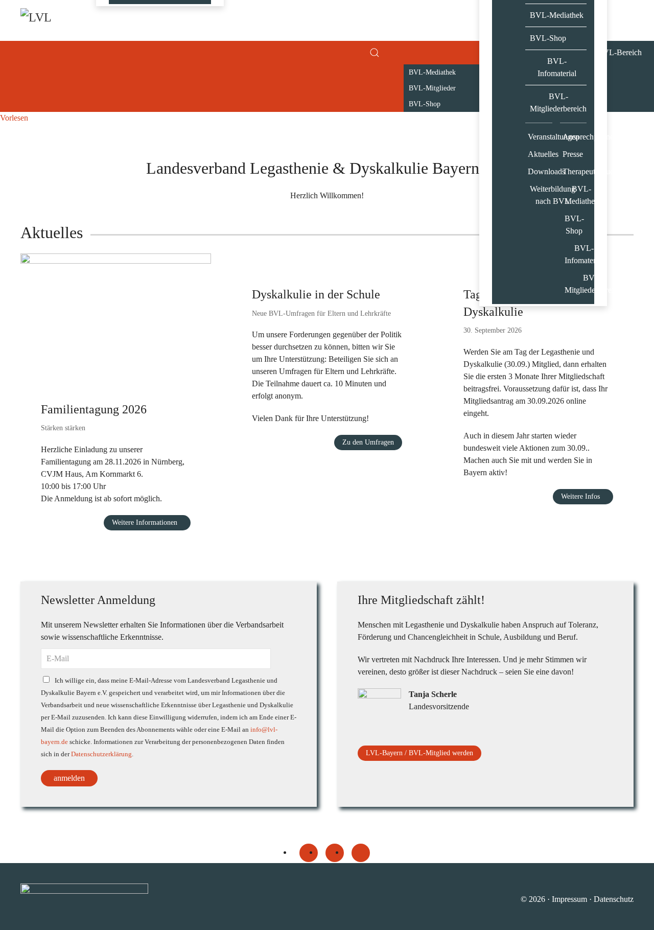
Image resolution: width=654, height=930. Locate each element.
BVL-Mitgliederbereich (558, 102)
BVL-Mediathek (556, 15)
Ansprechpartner (575, 136)
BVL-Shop (548, 38)
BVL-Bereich (619, 52)
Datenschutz (614, 899)
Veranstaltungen (540, 136)
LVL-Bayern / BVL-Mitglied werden (419, 753)
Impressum (569, 899)
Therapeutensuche (575, 171)
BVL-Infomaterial (557, 67)
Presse (573, 154)
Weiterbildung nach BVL (541, 194)
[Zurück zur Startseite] (71, 20)
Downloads (540, 171)
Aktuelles (540, 154)
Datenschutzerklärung (101, 754)
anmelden (69, 778)
